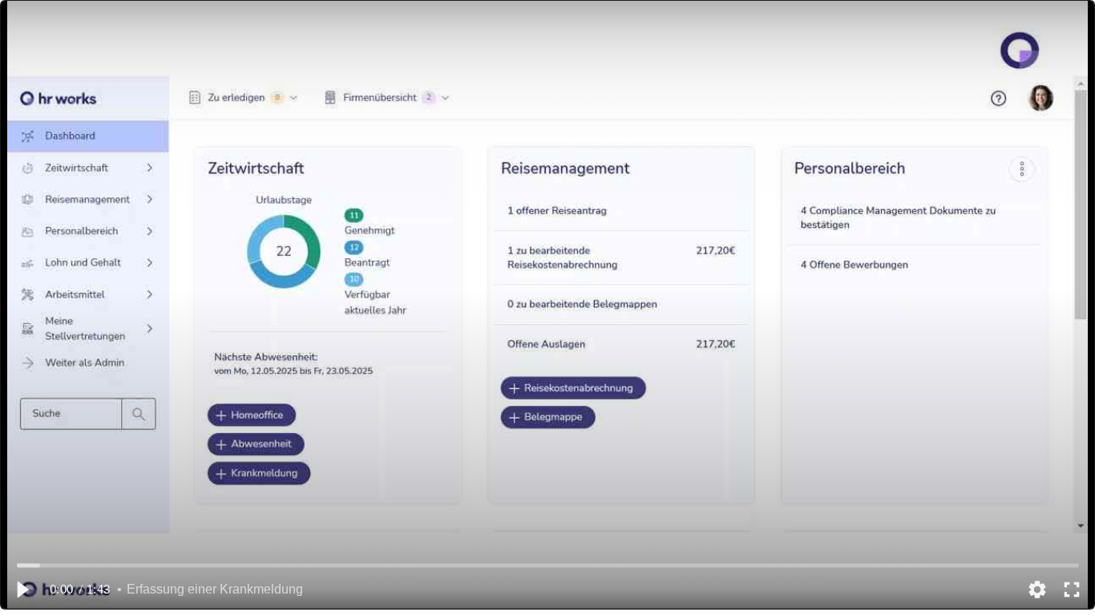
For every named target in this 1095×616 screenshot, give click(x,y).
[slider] (548, 565)
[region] (547, 305)
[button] (22, 589)
